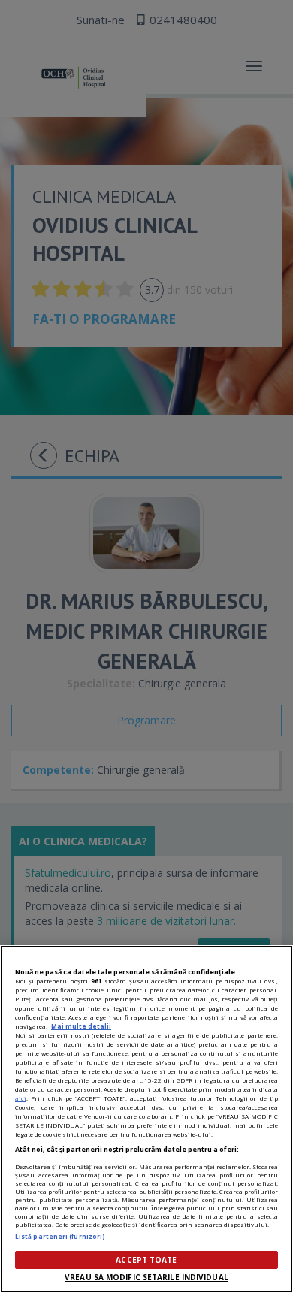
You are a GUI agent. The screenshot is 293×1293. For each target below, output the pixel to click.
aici (20, 1098)
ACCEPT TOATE (146, 1260)
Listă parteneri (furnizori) (60, 1236)
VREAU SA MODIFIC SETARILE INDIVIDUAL (146, 1277)
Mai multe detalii (81, 1026)
